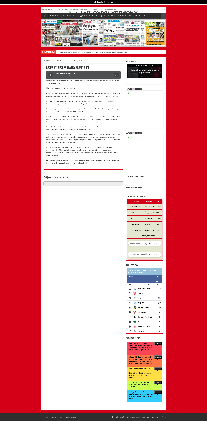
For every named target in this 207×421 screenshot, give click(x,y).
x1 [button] (116, 75)
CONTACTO (142, 16)
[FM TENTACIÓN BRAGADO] (103, 12)
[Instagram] (162, 9)
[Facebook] (160, 9)
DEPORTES (55, 61)
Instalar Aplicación (105, 2)
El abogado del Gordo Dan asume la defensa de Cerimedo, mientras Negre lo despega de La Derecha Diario (141, 395)
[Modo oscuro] (163, 16)
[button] (162, 33)
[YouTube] (164, 9)
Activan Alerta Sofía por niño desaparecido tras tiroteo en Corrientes (139, 385)
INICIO (45, 15)
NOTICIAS (55, 16)
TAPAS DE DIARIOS (126, 16)
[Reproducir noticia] (50, 75)
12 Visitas (158, 392)
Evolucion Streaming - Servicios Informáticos (150, 417)
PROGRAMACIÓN (109, 16)
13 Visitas (158, 343)
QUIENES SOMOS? (71, 16)
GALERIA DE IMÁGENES (90, 16)
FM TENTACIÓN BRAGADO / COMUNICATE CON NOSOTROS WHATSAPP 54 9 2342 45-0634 (88, 9)
